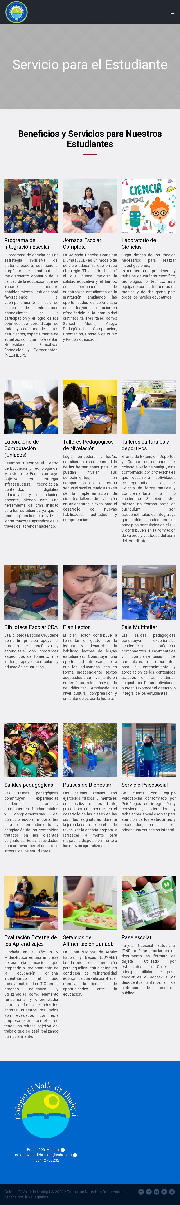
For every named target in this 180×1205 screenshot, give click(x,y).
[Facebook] (141, 1192)
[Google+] (149, 1192)
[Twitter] (164, 1192)
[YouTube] (172, 1192)
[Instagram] (156, 1192)
